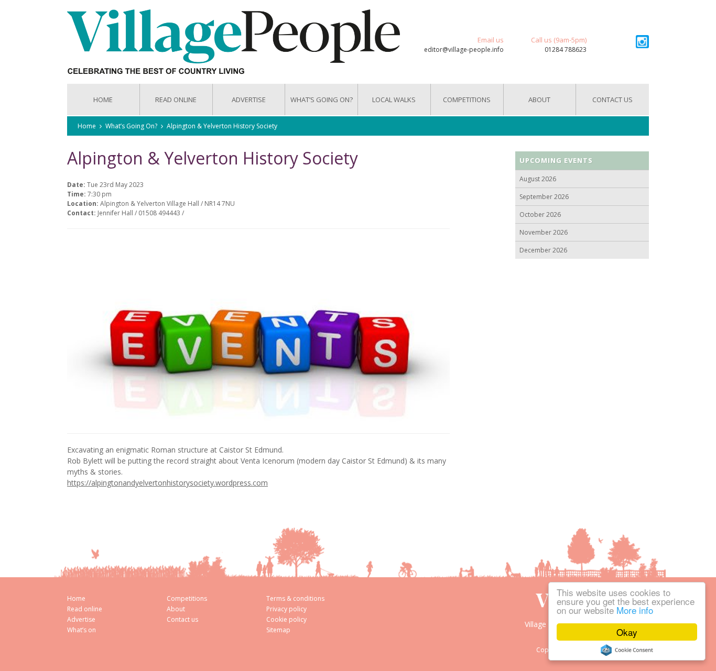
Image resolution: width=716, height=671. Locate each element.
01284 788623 (566, 49)
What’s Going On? (321, 99)
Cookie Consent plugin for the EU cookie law (627, 650)
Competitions (467, 99)
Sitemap (278, 629)
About (539, 99)
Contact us (612, 99)
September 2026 (544, 196)
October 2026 (540, 214)
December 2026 (543, 250)
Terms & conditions (295, 598)
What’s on (81, 629)
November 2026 (543, 232)
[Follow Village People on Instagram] (642, 41)
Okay (626, 632)
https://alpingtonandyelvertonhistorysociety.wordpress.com (167, 483)
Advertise (249, 99)
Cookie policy (286, 619)
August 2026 (537, 178)
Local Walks (394, 99)
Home (103, 99)
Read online (84, 608)
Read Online (176, 99)
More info (634, 610)
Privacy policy (286, 608)
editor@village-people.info (464, 49)
